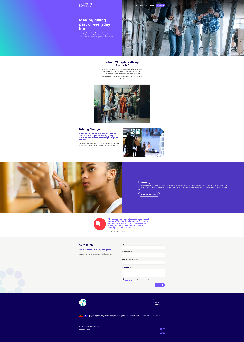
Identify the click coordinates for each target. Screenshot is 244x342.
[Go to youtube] (164, 329)
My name (125, 244)
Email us (157, 302)
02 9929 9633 (158, 304)
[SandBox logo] (85, 5)
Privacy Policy (82, 329)
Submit (158, 285)
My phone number (130, 259)
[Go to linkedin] (161, 329)
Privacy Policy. (128, 280)
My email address (127, 251)
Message (127, 267)
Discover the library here (148, 194)
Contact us (159, 5)
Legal (88, 329)
